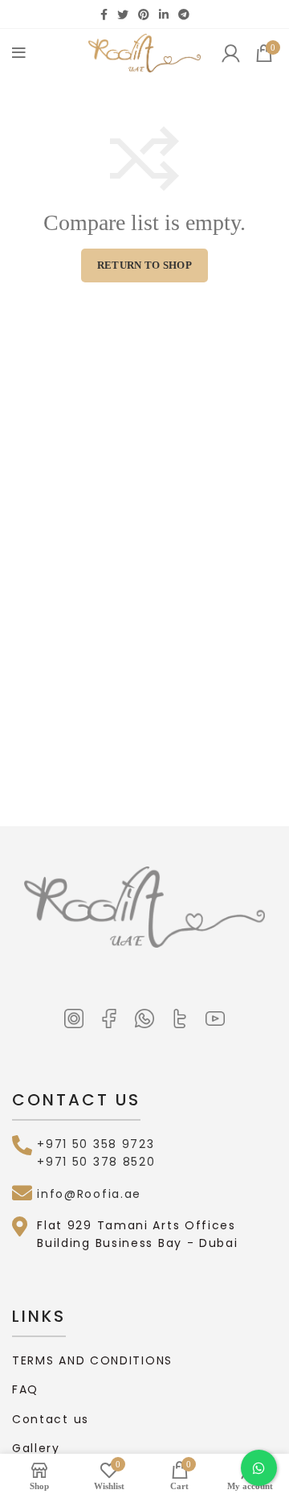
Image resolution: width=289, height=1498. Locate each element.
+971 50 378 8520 (96, 1162)
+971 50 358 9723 (95, 1144)
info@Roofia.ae (89, 1194)
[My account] (230, 53)
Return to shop (144, 265)
